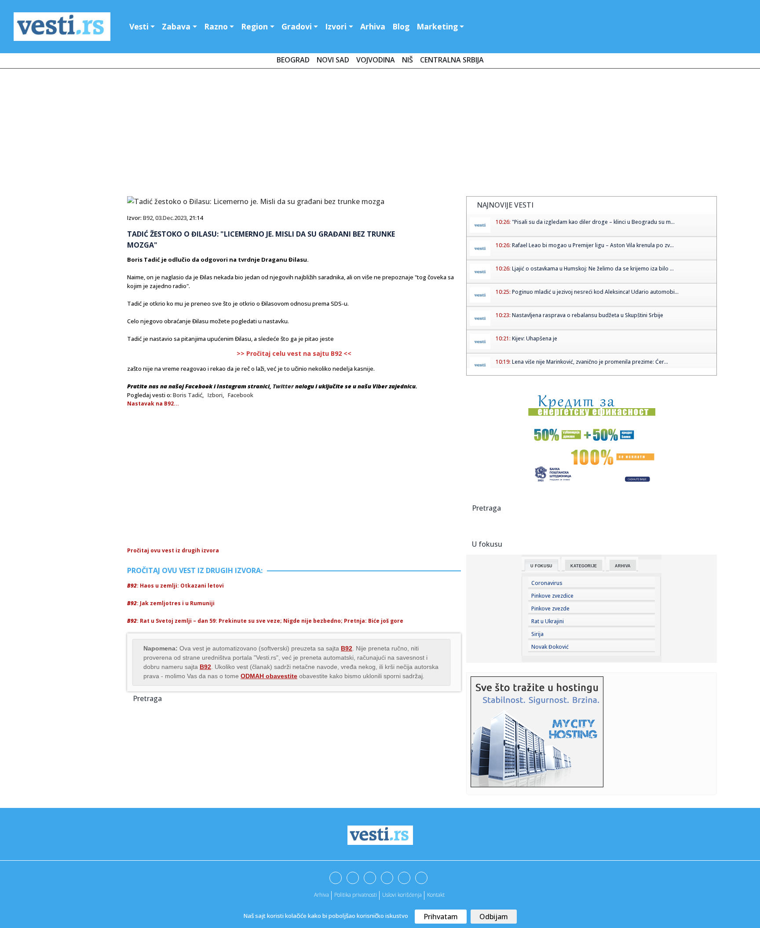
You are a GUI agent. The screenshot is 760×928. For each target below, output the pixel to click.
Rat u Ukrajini (547, 621)
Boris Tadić (187, 395)
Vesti (139, 26)
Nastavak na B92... (153, 403)
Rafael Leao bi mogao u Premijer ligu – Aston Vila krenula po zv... (593, 245)
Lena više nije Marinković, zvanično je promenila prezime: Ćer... (590, 361)
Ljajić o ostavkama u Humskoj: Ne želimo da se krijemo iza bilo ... (593, 268)
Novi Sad (333, 60)
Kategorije (583, 566)
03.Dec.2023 (170, 218)
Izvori (336, 26)
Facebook (240, 395)
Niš (407, 60)
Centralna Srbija (452, 60)
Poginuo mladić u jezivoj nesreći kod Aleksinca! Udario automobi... (595, 292)
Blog (400, 26)
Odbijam (493, 916)
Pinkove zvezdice (552, 595)
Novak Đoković (550, 646)
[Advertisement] (380, 134)
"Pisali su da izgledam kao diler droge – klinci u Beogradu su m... (593, 222)
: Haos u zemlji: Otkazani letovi (175, 585)
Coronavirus (547, 583)
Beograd (293, 60)
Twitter (283, 386)
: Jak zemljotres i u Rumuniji (171, 603)
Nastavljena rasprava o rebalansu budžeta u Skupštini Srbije (587, 315)
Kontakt (436, 895)
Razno (216, 26)
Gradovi (296, 26)
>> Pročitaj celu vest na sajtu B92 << (294, 353)
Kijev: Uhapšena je (534, 338)
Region (254, 26)
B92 (148, 218)
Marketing (437, 26)
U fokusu (541, 566)
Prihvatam (441, 916)
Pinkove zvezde (550, 608)
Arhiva (372, 26)
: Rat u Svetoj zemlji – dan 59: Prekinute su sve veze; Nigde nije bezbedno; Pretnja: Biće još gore (265, 621)
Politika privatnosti (355, 895)
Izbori (215, 395)
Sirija (537, 634)
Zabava (176, 26)
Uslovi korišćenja (402, 895)
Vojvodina (375, 60)
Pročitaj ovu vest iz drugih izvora (173, 550)
